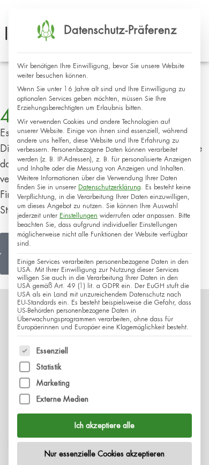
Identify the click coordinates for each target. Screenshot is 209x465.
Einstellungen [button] (78, 215)
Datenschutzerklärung (109, 187)
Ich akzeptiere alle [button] (104, 425)
